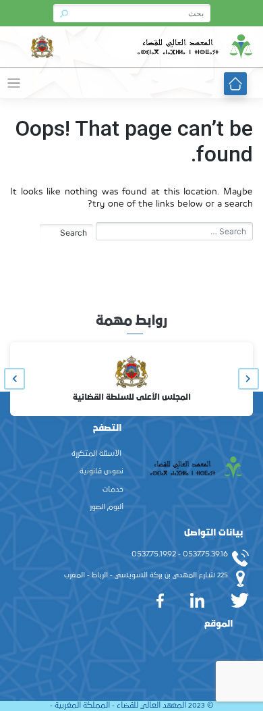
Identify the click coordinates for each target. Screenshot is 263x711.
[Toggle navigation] (14, 83)
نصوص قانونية (101, 471)
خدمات (113, 489)
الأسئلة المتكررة (96, 453)
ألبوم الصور (106, 507)
